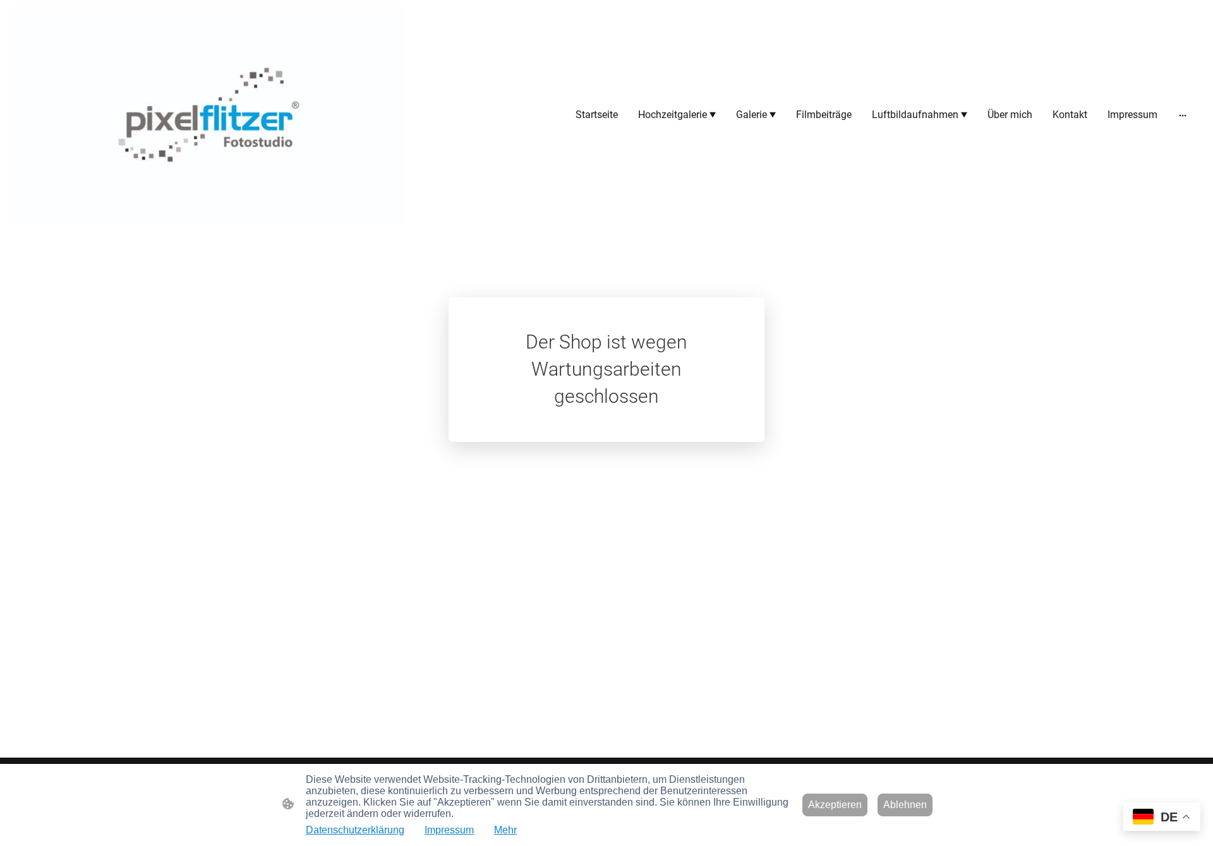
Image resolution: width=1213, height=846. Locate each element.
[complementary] (1161, 817)
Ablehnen (905, 804)
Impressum (449, 830)
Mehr (505, 830)
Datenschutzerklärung (355, 830)
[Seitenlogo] (209, 114)
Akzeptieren (835, 804)
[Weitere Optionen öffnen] (1182, 115)
